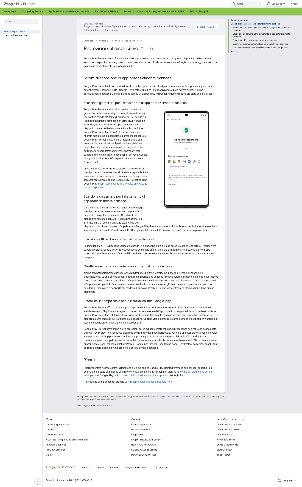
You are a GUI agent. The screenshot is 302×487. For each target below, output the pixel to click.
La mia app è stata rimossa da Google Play (148, 381)
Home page (10, 11)
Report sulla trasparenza (143, 444)
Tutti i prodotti (160, 467)
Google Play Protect (32, 11)
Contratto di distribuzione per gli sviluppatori (143, 375)
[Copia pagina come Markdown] (151, 49)
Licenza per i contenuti (169, 396)
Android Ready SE (199, 11)
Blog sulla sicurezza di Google (146, 439)
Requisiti (50, 429)
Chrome (100, 467)
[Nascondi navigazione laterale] (38, 481)
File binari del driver (55, 449)
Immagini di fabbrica (56, 444)
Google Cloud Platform (136, 467)
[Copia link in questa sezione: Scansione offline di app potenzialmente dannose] (157, 239)
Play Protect (25, 4)
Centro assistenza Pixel (228, 429)
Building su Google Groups (144, 449)
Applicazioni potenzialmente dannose (69, 11)
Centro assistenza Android (230, 424)
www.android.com (226, 439)
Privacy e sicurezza (141, 429)
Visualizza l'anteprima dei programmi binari (67, 439)
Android (85, 467)
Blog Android (137, 434)
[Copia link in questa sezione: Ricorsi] (98, 360)
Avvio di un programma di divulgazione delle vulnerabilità (154, 11)
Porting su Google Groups (143, 455)
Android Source (224, 434)
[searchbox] (21, 21)
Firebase (114, 467)
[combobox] (246, 4)
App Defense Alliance (106, 11)
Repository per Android (57, 424)
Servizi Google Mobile (227, 444)
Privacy (60, 480)
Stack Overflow (224, 449)
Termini (50, 480)
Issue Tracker (223, 455)
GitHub (49, 455)
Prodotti (102, 41)
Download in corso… (56, 434)
